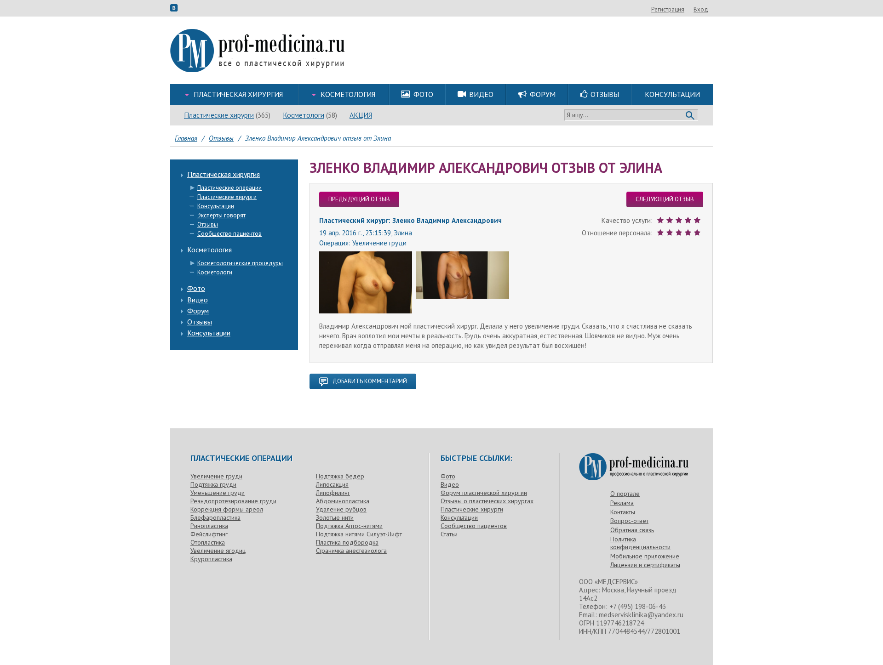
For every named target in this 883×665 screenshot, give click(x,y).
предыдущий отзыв (359, 199)
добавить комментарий (370, 381)
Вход (701, 9)
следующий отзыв (665, 199)
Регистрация (667, 9)
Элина (403, 232)
